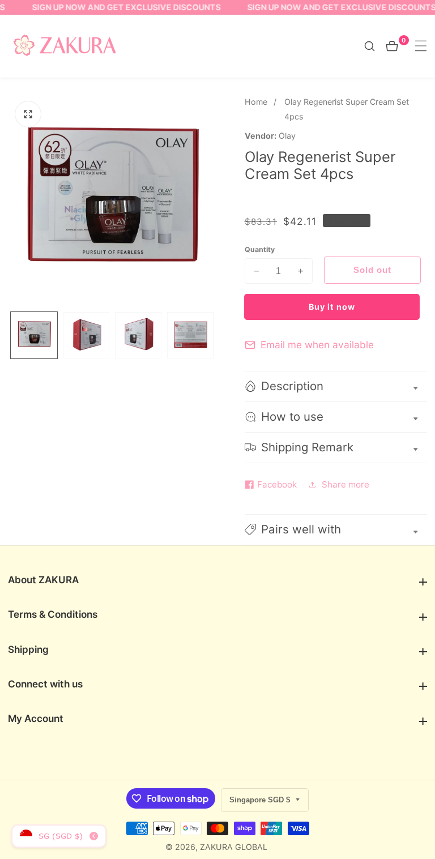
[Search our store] (375, 46)
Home (256, 101)
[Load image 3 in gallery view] (138, 335)
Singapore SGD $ (260, 800)
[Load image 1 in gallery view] (34, 335)
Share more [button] (345, 484)
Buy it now (332, 306)
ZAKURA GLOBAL (233, 847)
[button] (336, 530)
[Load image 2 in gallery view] (86, 335)
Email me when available (317, 345)
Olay (287, 136)
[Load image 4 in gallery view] (190, 335)
